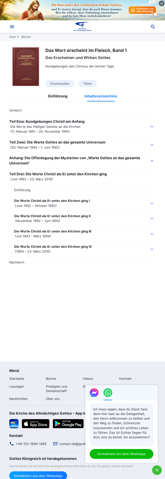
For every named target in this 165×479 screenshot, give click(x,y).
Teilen (87, 84)
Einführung (57, 96)
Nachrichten (18, 399)
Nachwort (16, 262)
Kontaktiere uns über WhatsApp (122, 454)
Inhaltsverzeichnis (101, 96)
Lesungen (16, 386)
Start (12, 36)
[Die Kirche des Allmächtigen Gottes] (82, 26)
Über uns (53, 399)
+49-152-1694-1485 (31, 444)
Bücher (26, 36)
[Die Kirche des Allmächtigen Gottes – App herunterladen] (14, 423)
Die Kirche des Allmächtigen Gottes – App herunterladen (58, 413)
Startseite (16, 379)
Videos (87, 379)
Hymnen (125, 379)
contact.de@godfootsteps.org (82, 444)
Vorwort (15, 110)
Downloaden (59, 84)
